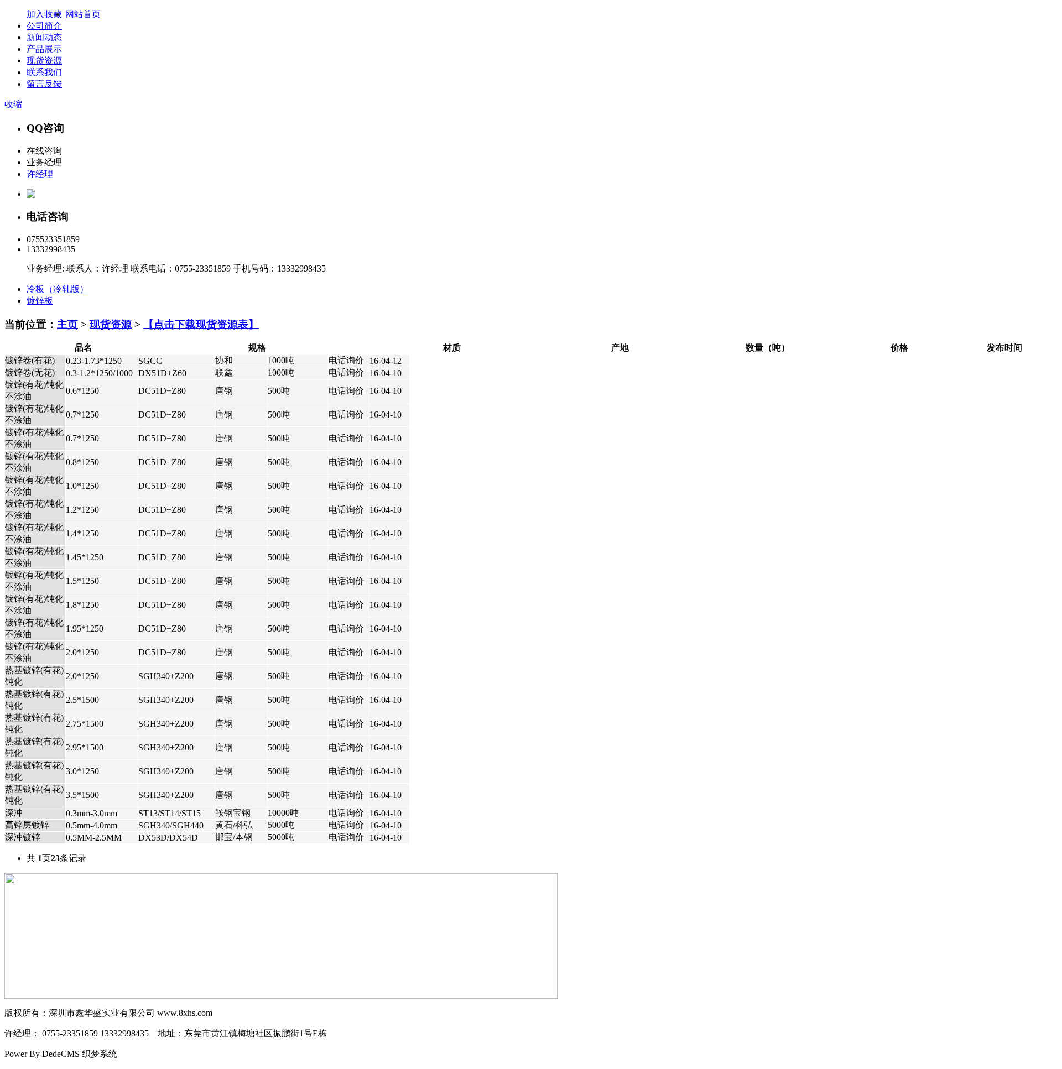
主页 (67, 324)
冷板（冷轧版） (57, 289)
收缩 (13, 104)
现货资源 (44, 60)
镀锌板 (40, 300)
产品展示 (44, 49)
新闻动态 (44, 37)
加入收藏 (44, 14)
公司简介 (44, 25)
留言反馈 (44, 83)
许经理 (40, 174)
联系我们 (44, 72)
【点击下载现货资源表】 (201, 324)
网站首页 (83, 14)
